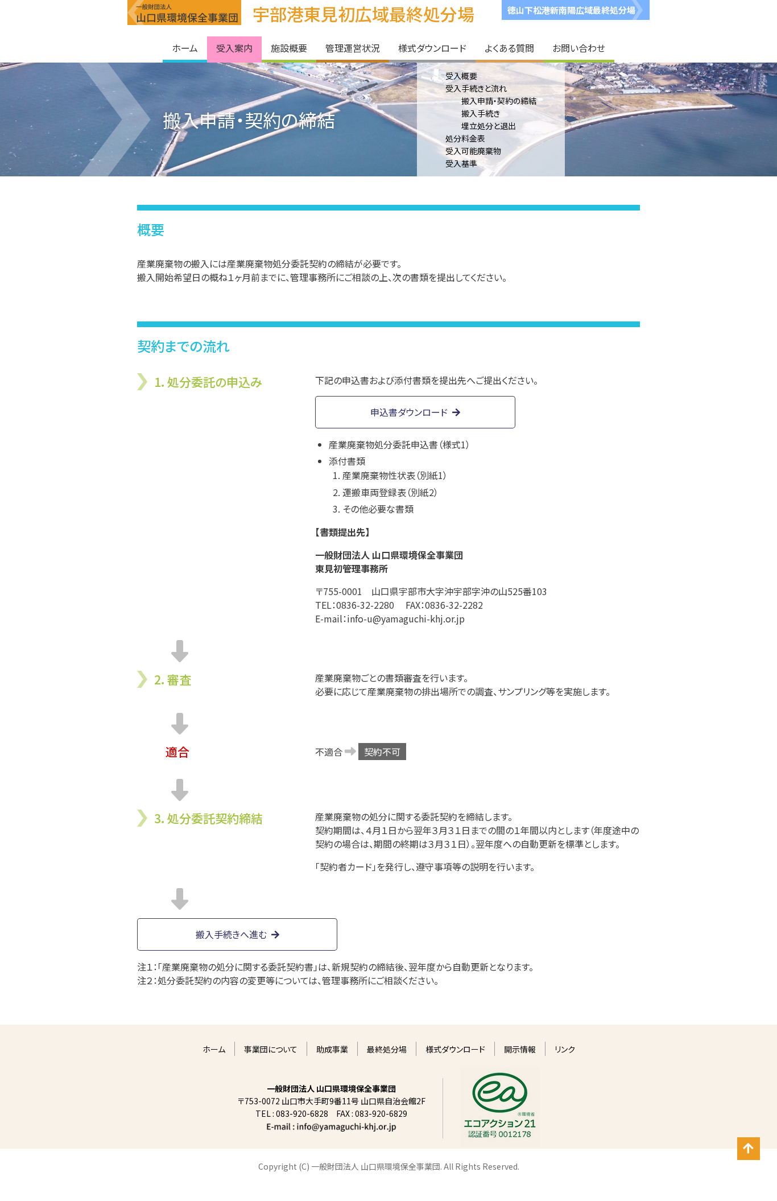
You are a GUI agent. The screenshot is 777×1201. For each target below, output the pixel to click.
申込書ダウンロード (409, 412)
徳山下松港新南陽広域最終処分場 (571, 10)
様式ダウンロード (455, 1049)
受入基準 (461, 163)
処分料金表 (465, 138)
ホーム (213, 1049)
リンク (565, 1049)
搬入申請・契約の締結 (498, 100)
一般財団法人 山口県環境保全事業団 (184, 12)
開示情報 (520, 1049)
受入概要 (461, 75)
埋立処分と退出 (488, 125)
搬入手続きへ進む (231, 934)
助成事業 (332, 1049)
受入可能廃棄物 (473, 150)
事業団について (270, 1049)
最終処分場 (387, 1049)
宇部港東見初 (363, 13)
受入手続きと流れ (476, 88)
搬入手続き (480, 113)
